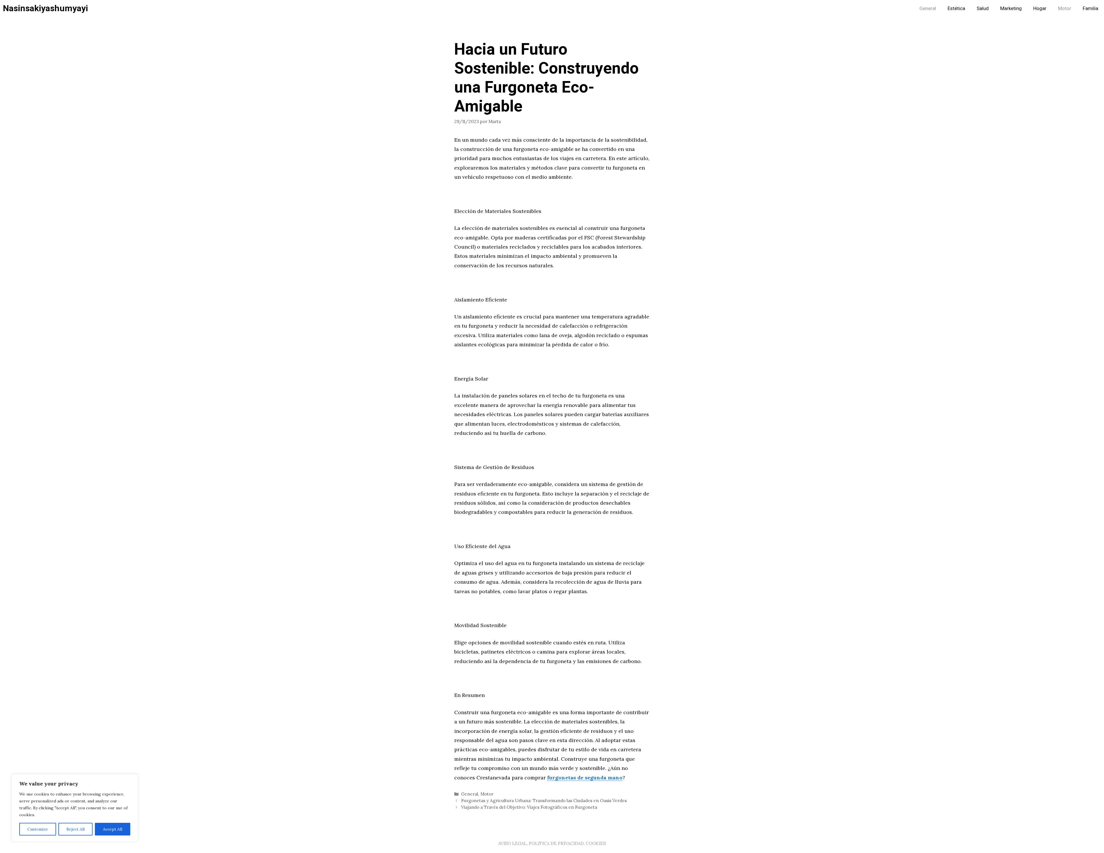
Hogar (1039, 8)
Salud (983, 8)
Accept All (112, 829)
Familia (1090, 8)
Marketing (1011, 8)
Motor (1064, 8)
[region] (75, 808)
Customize (37, 829)
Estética (956, 8)
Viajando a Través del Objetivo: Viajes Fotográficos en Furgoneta (529, 807)
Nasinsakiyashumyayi (45, 8)
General (927, 8)
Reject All (75, 829)
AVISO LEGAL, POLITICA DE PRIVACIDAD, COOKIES (552, 843)
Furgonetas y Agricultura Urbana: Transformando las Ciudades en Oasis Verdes (544, 800)
